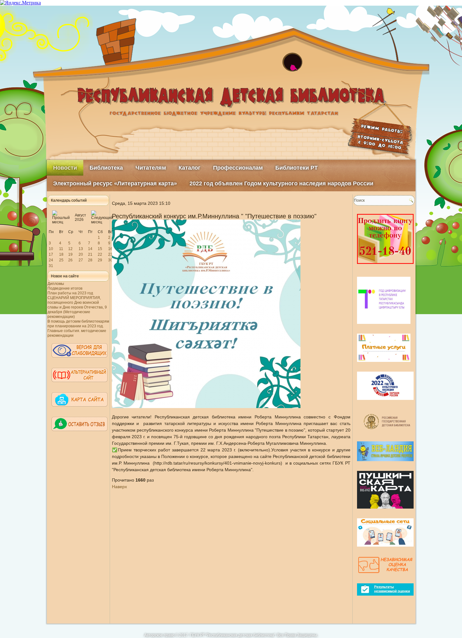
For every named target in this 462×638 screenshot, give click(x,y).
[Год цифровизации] (383, 326)
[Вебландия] (385, 463)
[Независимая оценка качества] (385, 576)
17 (51, 254)
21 (90, 254)
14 (90, 249)
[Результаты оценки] (385, 598)
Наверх (119, 486)
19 (70, 254)
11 (61, 249)
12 (70, 249)
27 (81, 260)
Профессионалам (238, 168)
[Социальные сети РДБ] (385, 549)
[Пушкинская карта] (385, 511)
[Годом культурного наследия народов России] (385, 402)
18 (61, 254)
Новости (65, 168)
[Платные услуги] (383, 364)
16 (110, 249)
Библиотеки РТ (296, 168)
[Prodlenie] (385, 266)
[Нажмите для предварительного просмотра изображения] (206, 406)
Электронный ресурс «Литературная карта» (115, 183)
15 (100, 249)
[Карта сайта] (79, 409)
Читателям (150, 168)
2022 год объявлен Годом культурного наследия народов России (281, 183)
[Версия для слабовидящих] (79, 360)
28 (90, 260)
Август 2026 (80, 217)
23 (110, 254)
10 (51, 249)
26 (70, 260)
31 (51, 266)
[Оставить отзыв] (79, 434)
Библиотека (106, 168)
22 (100, 254)
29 (100, 260)
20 (81, 254)
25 (61, 260)
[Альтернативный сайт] (79, 385)
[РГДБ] (387, 434)
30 (110, 260)
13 (81, 249)
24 (51, 260)
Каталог (190, 168)
